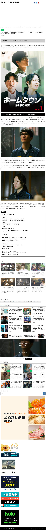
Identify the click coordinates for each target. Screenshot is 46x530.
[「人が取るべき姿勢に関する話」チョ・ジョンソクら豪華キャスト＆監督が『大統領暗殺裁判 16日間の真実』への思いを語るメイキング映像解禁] (8, 282)
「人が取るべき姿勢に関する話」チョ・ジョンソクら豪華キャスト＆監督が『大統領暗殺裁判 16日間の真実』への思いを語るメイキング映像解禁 (7, 290)
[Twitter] (36, 3)
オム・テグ (4, 301)
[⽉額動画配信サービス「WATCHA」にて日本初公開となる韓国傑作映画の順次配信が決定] (23, 267)
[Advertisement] (23, 15)
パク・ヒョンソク (17, 301)
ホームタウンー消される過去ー (28, 301)
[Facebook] (34, 3)
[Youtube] (38, 3)
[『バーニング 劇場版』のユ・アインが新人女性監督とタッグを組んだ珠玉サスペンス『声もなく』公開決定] (38, 267)
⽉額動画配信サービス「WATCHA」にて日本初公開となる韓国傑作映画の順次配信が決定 (23, 274)
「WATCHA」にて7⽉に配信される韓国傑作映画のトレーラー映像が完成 (7, 274)
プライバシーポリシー (4, 528)
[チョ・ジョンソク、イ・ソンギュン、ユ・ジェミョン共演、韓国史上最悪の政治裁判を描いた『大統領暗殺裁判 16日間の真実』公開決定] (23, 282)
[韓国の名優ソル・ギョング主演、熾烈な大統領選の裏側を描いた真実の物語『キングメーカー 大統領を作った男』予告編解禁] (38, 282)
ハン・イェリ (10, 301)
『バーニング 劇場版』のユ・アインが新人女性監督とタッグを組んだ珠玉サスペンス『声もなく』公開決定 (38, 274)
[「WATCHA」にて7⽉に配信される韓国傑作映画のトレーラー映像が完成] (8, 267)
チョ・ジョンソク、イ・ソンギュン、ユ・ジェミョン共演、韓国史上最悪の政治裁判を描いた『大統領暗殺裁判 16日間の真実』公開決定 (23, 290)
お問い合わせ (11, 528)
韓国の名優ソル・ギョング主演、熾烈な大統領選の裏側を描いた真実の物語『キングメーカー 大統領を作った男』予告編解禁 (38, 289)
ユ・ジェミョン (38, 301)
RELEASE (3, 305)
